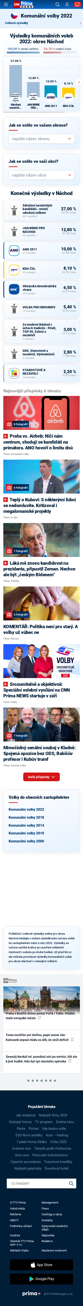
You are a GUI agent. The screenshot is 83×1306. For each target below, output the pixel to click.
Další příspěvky (39, 777)
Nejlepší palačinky (27, 1168)
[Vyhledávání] (57, 4)
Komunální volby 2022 (26, 809)
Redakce (47, 1241)
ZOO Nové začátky (28, 1135)
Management (50, 1202)
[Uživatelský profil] (67, 4)
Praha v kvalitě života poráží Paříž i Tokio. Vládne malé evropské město (40, 1016)
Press (45, 1208)
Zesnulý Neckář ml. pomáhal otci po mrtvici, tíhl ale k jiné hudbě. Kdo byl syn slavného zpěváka (41, 1059)
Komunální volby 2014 (26, 825)
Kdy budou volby (54, 1129)
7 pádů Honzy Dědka (32, 1142)
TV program (43, 1122)
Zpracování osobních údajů (55, 1227)
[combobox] (40, 138)
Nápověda (48, 1235)
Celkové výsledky (16, 23)
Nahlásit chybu (19, 1250)
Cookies (15, 1235)
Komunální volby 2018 (26, 817)
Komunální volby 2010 (26, 833)
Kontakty (47, 1220)
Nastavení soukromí (54, 1250)
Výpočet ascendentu (26, 1162)
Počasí (34, 1129)
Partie (21, 1129)
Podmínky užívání (21, 1226)
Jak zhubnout (26, 1115)
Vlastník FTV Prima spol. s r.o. (22, 1242)
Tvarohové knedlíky (58, 1162)
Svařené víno (21, 1149)
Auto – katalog (57, 1135)
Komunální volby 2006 (26, 841)
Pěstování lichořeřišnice (50, 1155)
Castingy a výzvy (52, 1214)
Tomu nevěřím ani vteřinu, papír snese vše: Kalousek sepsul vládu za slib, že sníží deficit (37, 1037)
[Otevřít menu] (6, 4)
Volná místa (17, 1208)
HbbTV (14, 1220)
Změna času (65, 1122)
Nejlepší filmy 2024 (53, 1115)
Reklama (15, 1214)
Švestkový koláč (57, 1168)
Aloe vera (22, 1155)
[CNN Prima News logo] (23, 4)
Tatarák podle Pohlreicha (52, 1149)
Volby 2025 (58, 1142)
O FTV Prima (18, 1202)
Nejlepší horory (20, 1122)
